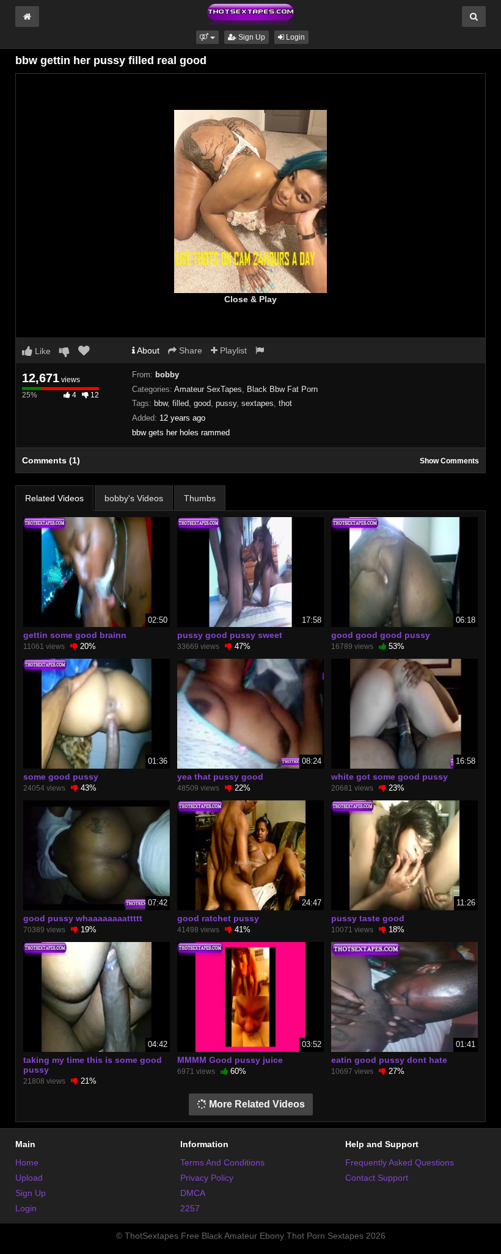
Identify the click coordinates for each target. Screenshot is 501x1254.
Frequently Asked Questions (399, 1162)
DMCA (192, 1193)
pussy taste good (367, 918)
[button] (207, 37)
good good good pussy (380, 635)
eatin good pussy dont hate (389, 1060)
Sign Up (250, 37)
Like (41, 351)
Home (26, 1162)
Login (294, 37)
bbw (160, 403)
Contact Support (376, 1178)
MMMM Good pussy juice (230, 1060)
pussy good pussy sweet (229, 635)
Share (189, 350)
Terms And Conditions (222, 1162)
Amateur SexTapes (208, 389)
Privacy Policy (206, 1178)
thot (285, 403)
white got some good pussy (389, 776)
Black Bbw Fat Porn (282, 389)
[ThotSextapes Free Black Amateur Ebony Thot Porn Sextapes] (250, 15)
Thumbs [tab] (200, 498)
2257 (190, 1208)
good (202, 403)
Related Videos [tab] (54, 498)
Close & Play (250, 299)
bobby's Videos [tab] (133, 498)
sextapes (257, 403)
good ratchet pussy (218, 918)
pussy (226, 403)
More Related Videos (256, 1104)
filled (180, 403)
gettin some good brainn (74, 635)
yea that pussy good (220, 776)
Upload (29, 1178)
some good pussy (60, 776)
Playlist (232, 350)
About (147, 350)
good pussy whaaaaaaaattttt (82, 918)
